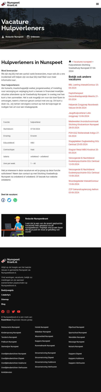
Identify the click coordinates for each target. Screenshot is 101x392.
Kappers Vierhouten (77, 363)
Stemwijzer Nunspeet (10, 346)
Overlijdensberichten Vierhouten (14, 368)
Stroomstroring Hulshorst (45, 362)
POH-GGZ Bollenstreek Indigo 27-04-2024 (84, 134)
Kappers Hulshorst (76, 358)
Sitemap (5, 299)
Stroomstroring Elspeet (44, 357)
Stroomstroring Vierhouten (46, 367)
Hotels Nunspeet (42, 327)
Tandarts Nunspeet (9, 337)
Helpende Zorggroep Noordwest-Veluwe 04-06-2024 (84, 106)
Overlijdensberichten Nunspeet (13, 354)
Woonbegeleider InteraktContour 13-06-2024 (83, 182)
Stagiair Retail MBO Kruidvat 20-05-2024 (84, 151)
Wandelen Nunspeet (77, 337)
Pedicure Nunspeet (9, 342)
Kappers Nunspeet (42, 341)
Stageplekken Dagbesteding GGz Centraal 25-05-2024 (84, 143)
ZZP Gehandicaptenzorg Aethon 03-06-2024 (83, 191)
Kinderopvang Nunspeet (11, 333)
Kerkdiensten (6, 372)
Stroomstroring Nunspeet (45, 353)
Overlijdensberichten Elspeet (12, 358)
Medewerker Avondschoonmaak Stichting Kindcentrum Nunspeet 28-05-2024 (84, 124)
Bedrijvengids (7, 290)
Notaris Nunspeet (76, 346)
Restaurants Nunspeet (10, 327)
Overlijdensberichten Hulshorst (13, 363)
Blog (3, 304)
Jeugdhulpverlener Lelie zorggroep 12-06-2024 (80, 114)
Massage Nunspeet (76, 342)
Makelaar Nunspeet (43, 332)
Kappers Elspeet (75, 354)
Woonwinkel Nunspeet (44, 336)
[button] (97, 4)
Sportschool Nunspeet (78, 333)
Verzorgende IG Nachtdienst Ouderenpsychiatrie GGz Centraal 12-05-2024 (84, 161)
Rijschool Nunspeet (76, 327)
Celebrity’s (6, 295)
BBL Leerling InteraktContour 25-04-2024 (84, 86)
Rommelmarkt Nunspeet (45, 346)
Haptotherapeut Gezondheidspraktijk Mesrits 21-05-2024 (83, 96)
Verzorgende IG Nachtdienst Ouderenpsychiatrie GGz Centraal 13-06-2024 (84, 172)
